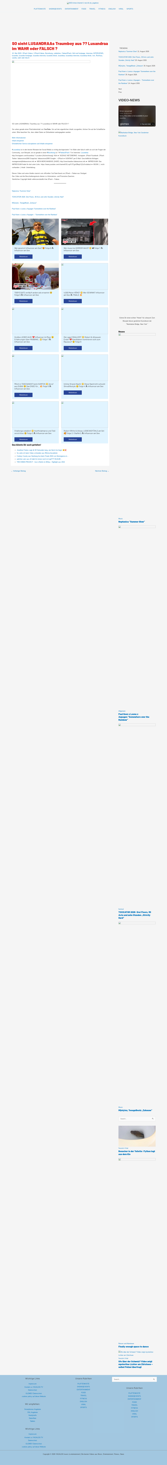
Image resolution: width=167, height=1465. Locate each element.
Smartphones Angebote (32, 1409)
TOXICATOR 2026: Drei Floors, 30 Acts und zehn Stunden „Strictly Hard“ (38, 197)
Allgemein (121, 711)
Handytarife (32, 1415)
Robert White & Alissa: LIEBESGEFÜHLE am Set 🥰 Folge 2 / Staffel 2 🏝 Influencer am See (84, 432)
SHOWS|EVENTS (83, 1387)
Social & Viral (123, 1148)
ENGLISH (83, 1401)
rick (93, 56)
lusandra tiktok (52, 56)
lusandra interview (39, 56)
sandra (14, 58)
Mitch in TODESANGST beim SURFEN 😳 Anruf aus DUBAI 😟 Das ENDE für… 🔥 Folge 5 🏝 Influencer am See (33, 386)
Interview (89, 53)
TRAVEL (83, 1395)
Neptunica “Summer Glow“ (21, 191)
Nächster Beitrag (102, 471)
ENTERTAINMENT (83, 1390)
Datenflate (32, 1418)
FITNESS (83, 1399)
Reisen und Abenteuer (126, 1343)
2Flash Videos (28, 53)
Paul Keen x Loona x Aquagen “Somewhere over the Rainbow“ (34, 209)
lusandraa (61, 56)
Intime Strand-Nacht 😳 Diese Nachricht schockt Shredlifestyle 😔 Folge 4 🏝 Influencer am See (84, 385)
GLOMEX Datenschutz (34, 1393)
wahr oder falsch (23, 58)
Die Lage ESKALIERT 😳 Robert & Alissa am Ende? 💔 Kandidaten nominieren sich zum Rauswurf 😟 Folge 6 (82, 339)
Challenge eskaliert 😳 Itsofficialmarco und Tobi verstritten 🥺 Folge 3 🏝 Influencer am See (34, 432)
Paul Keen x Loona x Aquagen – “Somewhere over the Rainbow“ (34, 215)
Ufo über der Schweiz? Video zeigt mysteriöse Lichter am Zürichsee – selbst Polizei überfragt (135, 1364)
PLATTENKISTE (83, 1384)
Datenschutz (32, 1390)
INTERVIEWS (98, 53)
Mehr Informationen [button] (19, 138)
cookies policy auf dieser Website (34, 1396)
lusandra (15, 56)
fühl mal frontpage (78, 53)
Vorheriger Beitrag (18, 471)
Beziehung (49, 53)
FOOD (83, 1393)
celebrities (57, 53)
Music (120, 519)
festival (121, 909)
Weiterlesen (23, 257)
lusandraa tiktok (85, 56)
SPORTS (83, 1407)
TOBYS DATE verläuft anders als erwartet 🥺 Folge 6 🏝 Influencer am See (33, 293)
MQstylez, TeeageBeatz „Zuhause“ (24, 203)
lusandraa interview (72, 56)
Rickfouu (99, 56)
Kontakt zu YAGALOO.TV (34, 1387)
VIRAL (83, 1404)
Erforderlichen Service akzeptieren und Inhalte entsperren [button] (32, 144)
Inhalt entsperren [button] (18, 141)
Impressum (33, 1384)
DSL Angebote (33, 1412)
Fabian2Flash (66, 53)
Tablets (32, 1421)
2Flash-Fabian (39, 53)
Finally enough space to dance (133, 1346)
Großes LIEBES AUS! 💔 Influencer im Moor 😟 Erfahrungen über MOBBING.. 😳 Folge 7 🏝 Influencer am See (34, 339)
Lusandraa (16, 150)
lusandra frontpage (25, 56)
